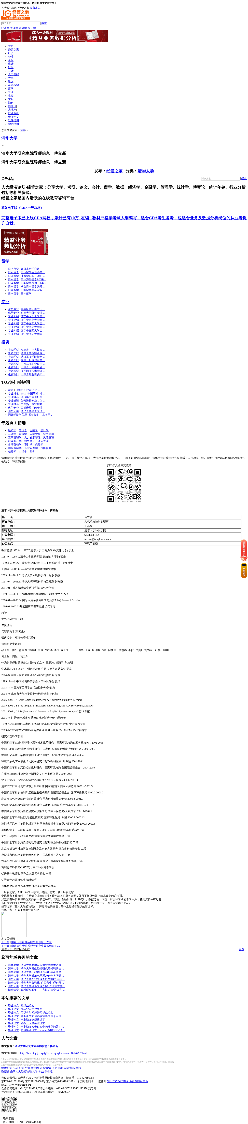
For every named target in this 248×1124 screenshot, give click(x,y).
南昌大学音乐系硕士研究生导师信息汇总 (35, 945)
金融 (10, 60)
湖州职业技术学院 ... (33, 370)
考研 (10, 390)
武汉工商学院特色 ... (33, 356)
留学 (10, 88)
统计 (10, 63)
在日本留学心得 (30, 268)
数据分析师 (8, 1071)
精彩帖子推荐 (15, 949)
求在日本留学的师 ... (33, 286)
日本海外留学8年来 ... (33, 279)
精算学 (12, 451)
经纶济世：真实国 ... (41, 414)
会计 (10, 70)
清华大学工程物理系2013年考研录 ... (42, 972)
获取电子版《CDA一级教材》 (22, 208)
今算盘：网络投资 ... (33, 367)
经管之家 (13, 49)
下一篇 (5, 945)
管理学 (14, 28)
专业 (10, 92)
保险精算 (45, 448)
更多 (241, 949)
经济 (10, 53)
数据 (10, 67)
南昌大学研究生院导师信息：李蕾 (31, 942)
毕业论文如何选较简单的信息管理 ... (42, 1016)
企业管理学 (31, 448)
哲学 (32, 451)
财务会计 (29, 441)
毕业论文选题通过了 (33, 1019)
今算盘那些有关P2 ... (33, 374)
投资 (10, 95)
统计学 (32, 28)
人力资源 (57, 1068)
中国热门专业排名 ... (33, 404)
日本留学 (13, 268)
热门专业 (13, 407)
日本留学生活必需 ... (33, 272)
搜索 (44, 23)
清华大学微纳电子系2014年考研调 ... (42, 975)
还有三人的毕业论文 (33, 1023)
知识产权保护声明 (118, 1081)
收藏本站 (35, 7)
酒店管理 (43, 441)
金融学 (23, 28)
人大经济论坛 (24, 1071)
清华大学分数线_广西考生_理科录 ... (42, 982)
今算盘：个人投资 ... (33, 349)
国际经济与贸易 (17, 414)
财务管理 (48, 434)
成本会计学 (15, 441)
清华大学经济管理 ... (33, 411)
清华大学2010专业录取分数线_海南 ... (43, 979)
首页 (10, 46)
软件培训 (13, 120)
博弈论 (12, 106)
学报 (78, 1068)
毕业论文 (13, 116)
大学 (10, 77)
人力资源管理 (32, 437)
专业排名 (13, 393)
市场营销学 (15, 444)
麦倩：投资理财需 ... (33, 360)
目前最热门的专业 (31, 407)
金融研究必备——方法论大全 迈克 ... (43, 989)
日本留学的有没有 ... (33, 290)
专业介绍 (13, 316)
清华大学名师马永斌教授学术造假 (41, 965)
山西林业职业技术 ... (33, 363)
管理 (10, 56)
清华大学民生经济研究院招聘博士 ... (42, 968)
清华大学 (146, 171)
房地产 (12, 109)
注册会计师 (32, 1068)
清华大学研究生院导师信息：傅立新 (36, 1046)
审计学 (28, 444)
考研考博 (13, 85)
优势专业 (13, 309)
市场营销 (45, 1068)
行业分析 (13, 113)
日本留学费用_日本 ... (33, 283)
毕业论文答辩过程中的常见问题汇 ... (42, 1026)
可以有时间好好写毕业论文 (37, 1012)
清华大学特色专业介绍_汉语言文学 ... (43, 986)
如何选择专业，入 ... (33, 400)
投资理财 (13, 349)
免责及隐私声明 (138, 1081)
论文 (10, 81)
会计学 (12, 434)
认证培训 (18, 1068)
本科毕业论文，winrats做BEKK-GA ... (43, 1030)
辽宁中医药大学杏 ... (33, 316)
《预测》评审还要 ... (27, 390)
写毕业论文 (27, 1005)
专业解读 (13, 400)
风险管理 (48, 437)
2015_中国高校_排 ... (33, 393)
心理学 (23, 451)
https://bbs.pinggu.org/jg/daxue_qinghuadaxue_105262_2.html (53, 1053)
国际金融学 (15, 448)
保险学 (39, 444)
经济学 (5, 28)
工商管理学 (15, 437)
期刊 (10, 102)
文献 (10, 99)
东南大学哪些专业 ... (33, 312)
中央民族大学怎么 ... (33, 309)
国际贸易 (35, 434)
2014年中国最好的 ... (33, 397)
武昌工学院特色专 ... (33, 353)
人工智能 (13, 74)
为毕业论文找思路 (31, 1009)
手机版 (49, 1071)
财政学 (23, 434)
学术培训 (13, 123)
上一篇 (5, 942)
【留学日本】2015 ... (33, 275)
